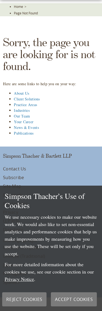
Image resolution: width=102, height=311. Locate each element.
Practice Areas (25, 104)
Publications (23, 133)
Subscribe (13, 177)
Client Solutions (27, 98)
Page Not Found (26, 13)
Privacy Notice (19, 279)
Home (18, 6)
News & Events (26, 127)
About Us (21, 93)
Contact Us (14, 169)
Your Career (23, 121)
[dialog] (51, 248)
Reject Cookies (24, 299)
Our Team (22, 116)
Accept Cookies (74, 299)
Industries (22, 110)
